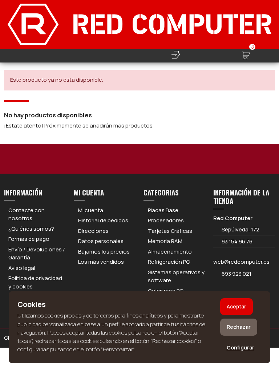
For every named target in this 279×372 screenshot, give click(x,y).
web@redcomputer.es (241, 262)
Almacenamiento (170, 251)
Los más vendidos (101, 262)
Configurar (240, 347)
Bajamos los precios (104, 251)
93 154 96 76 (237, 241)
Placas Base (163, 210)
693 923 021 (236, 274)
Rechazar (239, 326)
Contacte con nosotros (26, 214)
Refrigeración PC (169, 262)
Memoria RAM (165, 241)
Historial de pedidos (103, 220)
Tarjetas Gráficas (170, 231)
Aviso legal (21, 268)
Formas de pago (28, 239)
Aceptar (236, 306)
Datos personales (101, 241)
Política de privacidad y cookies (35, 282)
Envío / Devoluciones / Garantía (36, 254)
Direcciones (93, 231)
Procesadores (166, 220)
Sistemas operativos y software (176, 276)
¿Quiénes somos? (31, 228)
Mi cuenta (90, 210)
